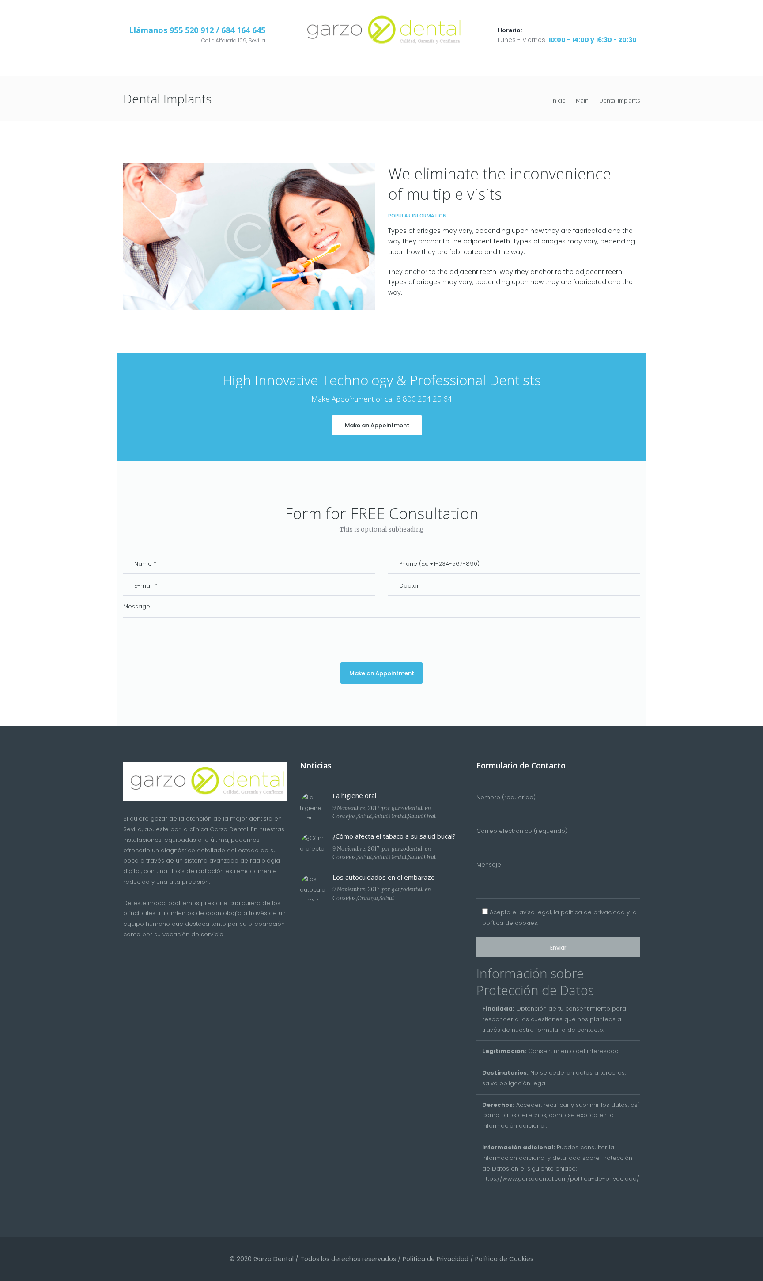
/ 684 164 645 (240, 30)
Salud (364, 816)
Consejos (344, 816)
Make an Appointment (377, 425)
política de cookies (509, 923)
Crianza (367, 898)
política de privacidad (593, 912)
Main (582, 100)
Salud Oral (422, 816)
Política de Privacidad (435, 1258)
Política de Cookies (504, 1258)
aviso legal (535, 912)
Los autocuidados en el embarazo (383, 877)
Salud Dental (390, 816)
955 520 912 (193, 30)
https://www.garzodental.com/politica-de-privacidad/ (560, 1179)
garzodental (407, 808)
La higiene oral (354, 795)
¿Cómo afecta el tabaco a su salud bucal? (394, 836)
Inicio (558, 100)
